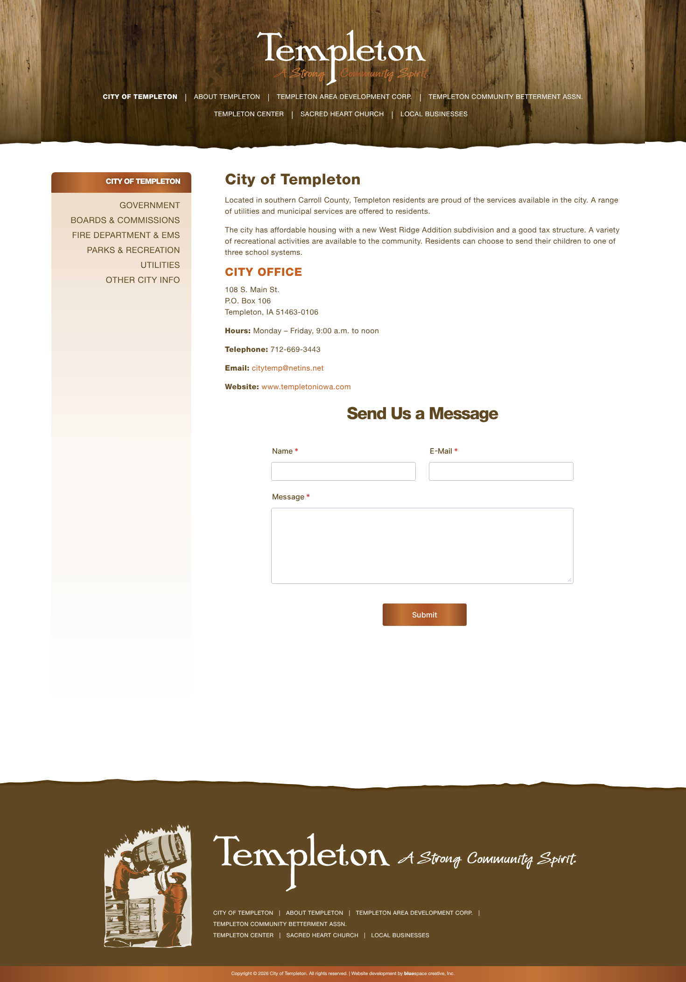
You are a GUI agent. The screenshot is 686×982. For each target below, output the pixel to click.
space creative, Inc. (429, 974)
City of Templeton (243, 914)
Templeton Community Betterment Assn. (280, 925)
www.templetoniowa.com (306, 388)
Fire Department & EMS (126, 236)
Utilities (160, 266)
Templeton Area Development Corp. (414, 914)
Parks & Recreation (133, 251)
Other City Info (143, 281)
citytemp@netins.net (288, 369)
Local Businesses (400, 936)
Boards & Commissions (125, 221)
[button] (121, 206)
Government (149, 207)
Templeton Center (243, 936)
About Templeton (314, 914)
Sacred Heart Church (323, 936)
